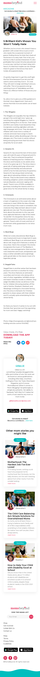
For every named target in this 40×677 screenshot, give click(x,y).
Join (31, 617)
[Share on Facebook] (18, 343)
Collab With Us (8, 628)
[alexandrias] (10, 455)
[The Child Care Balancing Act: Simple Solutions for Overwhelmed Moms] (20, 499)
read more (11, 483)
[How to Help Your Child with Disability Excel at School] (20, 550)
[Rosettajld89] (10, 558)
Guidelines (7, 644)
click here (20, 13)
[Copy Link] (28, 343)
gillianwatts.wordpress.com (20, 401)
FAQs (5, 636)
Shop (5, 623)
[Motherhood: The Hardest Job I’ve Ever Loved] (20, 447)
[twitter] (20, 405)
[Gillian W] (7, 33)
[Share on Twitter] (23, 343)
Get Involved (8, 626)
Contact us (7, 631)
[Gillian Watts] (20, 358)
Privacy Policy (8, 641)
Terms (5, 638)
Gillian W (14, 34)
